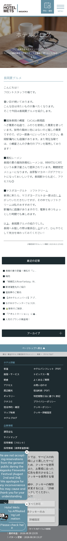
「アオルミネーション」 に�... (21, 313)
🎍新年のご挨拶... (14, 308)
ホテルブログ (48, 354)
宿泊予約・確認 (11, 407)
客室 (6, 368)
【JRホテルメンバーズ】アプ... (21, 297)
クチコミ (8, 401)
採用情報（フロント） (15, 442)
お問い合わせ (40, 385)
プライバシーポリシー (45, 401)
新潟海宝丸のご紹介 (16, 286)
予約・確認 (47, 10)
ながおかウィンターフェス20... (21, 303)
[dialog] (33, 488)
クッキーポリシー (42, 407)
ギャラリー (9, 396)
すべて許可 (34, 504)
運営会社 (8, 431)
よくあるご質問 (41, 379)
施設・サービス (11, 374)
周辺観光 (8, 390)
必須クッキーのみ (34, 511)
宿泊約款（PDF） (42, 390)
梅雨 (8, 276)
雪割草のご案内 (13, 292)
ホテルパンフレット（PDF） (48, 368)
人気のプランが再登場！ (18, 319)
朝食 (6, 379)
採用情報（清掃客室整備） (17, 447)
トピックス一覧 (41, 374)
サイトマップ (10, 437)
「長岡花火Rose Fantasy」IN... (21, 281)
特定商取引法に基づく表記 (47, 396)
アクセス (8, 385)
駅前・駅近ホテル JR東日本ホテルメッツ (18, 354)
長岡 (38, 354)
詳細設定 (34, 519)
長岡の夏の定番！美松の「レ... (21, 270)
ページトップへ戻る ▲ (33, 348)
